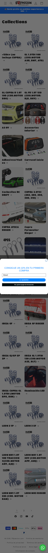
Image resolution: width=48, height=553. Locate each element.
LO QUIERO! (24, 280)
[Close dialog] (46, 260)
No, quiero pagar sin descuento (23, 284)
